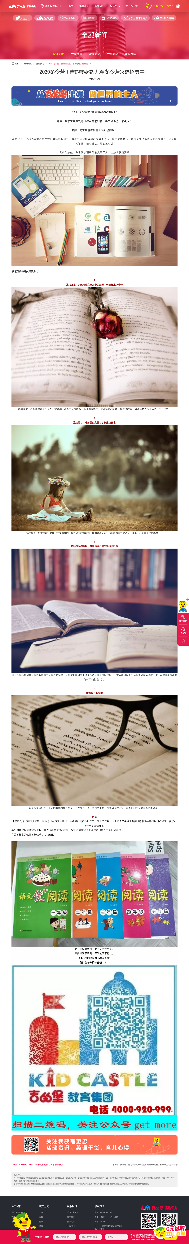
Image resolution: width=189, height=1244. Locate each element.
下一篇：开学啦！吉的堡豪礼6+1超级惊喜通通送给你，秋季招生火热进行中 (145, 1165)
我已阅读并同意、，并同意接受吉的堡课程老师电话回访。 (144, 1237)
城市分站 (44, 1206)
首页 (70, 6)
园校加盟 (71, 1217)
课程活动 (94, 54)
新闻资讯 (99, 6)
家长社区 (130, 54)
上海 (41, 1212)
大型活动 (112, 54)
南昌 (41, 1217)
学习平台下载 (72, 1212)
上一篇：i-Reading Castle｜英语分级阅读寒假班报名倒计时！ (37, 1165)
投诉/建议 (71, 1226)
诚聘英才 (71, 1222)
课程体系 (84, 6)
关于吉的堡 (131, 6)
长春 (41, 1226)
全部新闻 (58, 54)
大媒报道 (76, 54)
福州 (41, 1222)
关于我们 (16, 1206)
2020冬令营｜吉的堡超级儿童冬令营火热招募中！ (70, 64)
